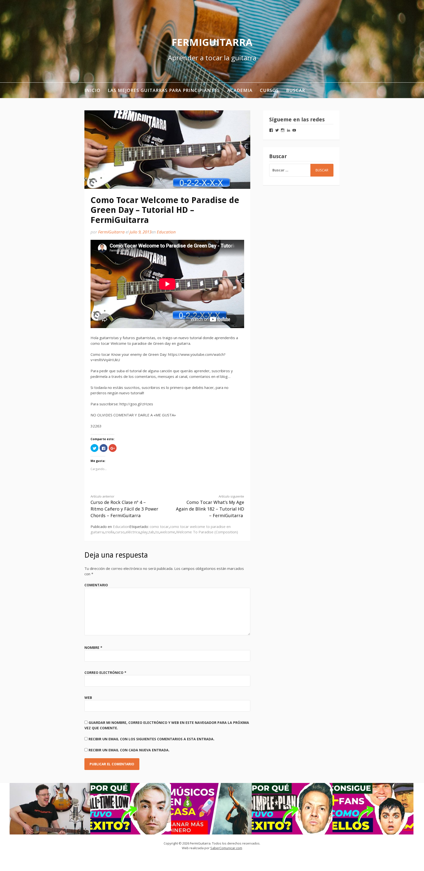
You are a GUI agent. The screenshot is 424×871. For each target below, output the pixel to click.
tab (151, 531)
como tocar (159, 526)
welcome (167, 531)
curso (120, 531)
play (144, 531)
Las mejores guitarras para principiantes (164, 90)
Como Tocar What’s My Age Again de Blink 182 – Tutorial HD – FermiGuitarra (210, 506)
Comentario (96, 585)
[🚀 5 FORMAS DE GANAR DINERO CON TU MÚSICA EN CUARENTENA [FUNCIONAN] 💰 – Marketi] (211, 808)
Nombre (93, 647)
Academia (239, 90)
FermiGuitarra (212, 42)
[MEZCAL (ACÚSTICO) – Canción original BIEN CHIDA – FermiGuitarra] (50, 808)
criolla (109, 531)
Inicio (92, 90)
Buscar (295, 90)
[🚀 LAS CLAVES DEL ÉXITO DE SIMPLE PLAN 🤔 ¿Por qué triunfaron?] (292, 808)
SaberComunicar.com (226, 848)
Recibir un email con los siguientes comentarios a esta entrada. (151, 739)
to (157, 531)
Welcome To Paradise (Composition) (207, 531)
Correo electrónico (105, 672)
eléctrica (133, 531)
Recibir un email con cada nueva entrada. (129, 750)
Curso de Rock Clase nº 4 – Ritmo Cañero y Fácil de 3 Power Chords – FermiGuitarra (124, 506)
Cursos (269, 90)
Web (88, 697)
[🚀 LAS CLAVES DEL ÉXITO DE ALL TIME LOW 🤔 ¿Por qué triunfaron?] (130, 808)
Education (166, 232)
